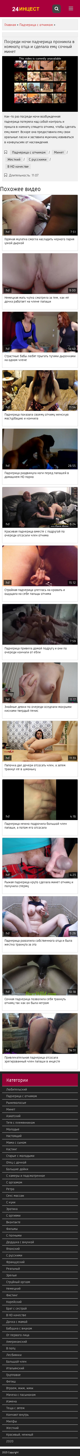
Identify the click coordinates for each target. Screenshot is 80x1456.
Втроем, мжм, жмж (19, 1388)
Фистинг (12, 1295)
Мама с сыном (16, 1142)
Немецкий (13, 1288)
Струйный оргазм (18, 1282)
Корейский (14, 1302)
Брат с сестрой (16, 1308)
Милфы (11, 1421)
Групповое (13, 1375)
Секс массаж (15, 1196)
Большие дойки (17, 1169)
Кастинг (11, 1149)
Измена (11, 1401)
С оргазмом (14, 1182)
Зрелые (11, 1275)
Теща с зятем (15, 1408)
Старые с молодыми (20, 1156)
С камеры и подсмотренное (25, 1176)
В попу (10, 1348)
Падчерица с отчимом (29, 152)
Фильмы (12, 1229)
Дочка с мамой (16, 1322)
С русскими (38, 159)
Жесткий (13, 159)
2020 (9, 1441)
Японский (13, 1249)
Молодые (12, 1129)
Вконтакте (13, 1222)
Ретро (10, 1189)
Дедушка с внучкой (20, 1242)
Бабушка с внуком (19, 1328)
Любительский (16, 1089)
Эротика (11, 1209)
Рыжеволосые (16, 1103)
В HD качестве (18, 166)
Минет (59, 152)
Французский (15, 1262)
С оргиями (13, 1215)
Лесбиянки (14, 1355)
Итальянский (15, 1368)
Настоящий (14, 1136)
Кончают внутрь (17, 1415)
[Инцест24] (26, 9)
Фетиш (11, 1381)
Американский (16, 1342)
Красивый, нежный (19, 1435)
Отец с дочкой (16, 1162)
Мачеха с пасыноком (21, 1395)
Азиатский (13, 1116)
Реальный (13, 1269)
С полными (14, 1235)
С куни (10, 1202)
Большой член (16, 1362)
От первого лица (17, 1335)
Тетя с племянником (20, 1123)
